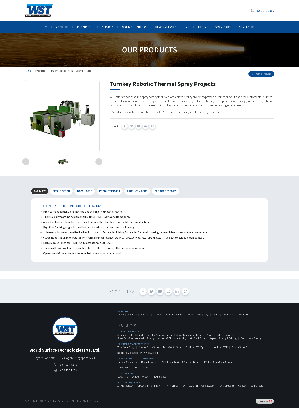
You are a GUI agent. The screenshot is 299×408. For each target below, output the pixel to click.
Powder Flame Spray (148, 347)
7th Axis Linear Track (175, 385)
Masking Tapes (159, 376)
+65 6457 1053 (67, 370)
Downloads (222, 27)
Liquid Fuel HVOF (219, 347)
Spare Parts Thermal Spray (132, 367)
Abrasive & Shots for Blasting (172, 338)
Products (145, 314)
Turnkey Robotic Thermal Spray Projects (136, 361)
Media (202, 27)
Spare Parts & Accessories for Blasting (135, 338)
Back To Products (263, 73)
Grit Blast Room (197, 338)
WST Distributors (134, 27)
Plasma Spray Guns (241, 347)
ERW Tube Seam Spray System (217, 361)
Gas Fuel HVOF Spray (196, 347)
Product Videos (137, 191)
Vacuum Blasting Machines (220, 334)
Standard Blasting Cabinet (130, 334)
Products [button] (83, 27)
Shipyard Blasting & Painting (223, 338)
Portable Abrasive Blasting (160, 334)
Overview (40, 191)
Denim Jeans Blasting (251, 338)
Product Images (109, 191)
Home (120, 314)
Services (108, 27)
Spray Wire (122, 376)
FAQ (207, 314)
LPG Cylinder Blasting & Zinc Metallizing (179, 361)
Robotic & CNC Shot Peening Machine (137, 352)
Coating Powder (140, 376)
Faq (187, 27)
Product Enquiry (166, 191)
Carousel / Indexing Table (250, 385)
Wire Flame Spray (125, 347)
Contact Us (246, 27)
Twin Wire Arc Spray (172, 347)
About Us (132, 314)
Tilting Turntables (226, 385)
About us (62, 27)
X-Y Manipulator (125, 385)
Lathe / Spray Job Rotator (201, 385)
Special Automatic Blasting (189, 334)
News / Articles (165, 27)
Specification (61, 191)
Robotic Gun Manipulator (149, 385)
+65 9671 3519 (264, 11)
